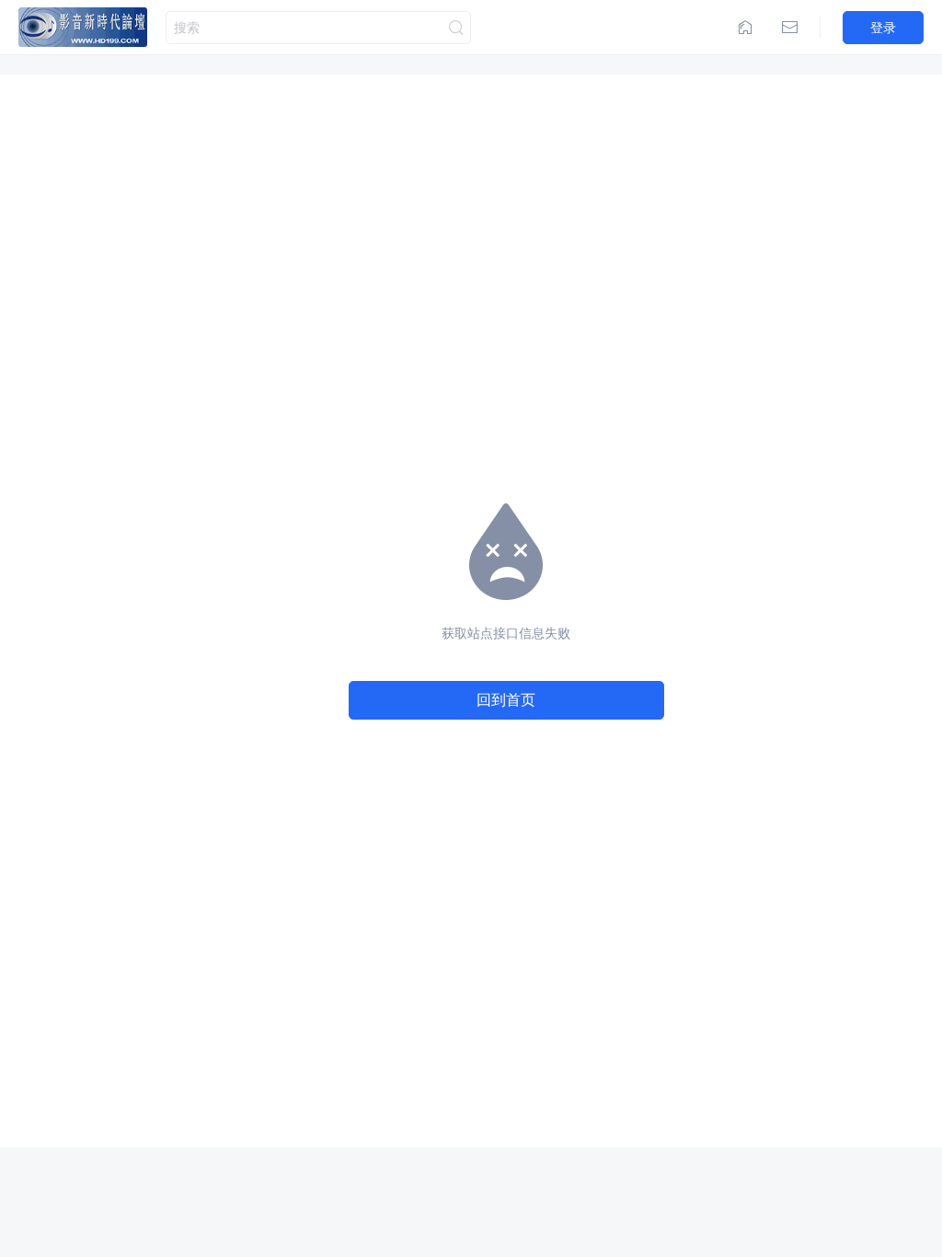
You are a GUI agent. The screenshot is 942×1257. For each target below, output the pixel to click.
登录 (883, 27)
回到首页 (506, 699)
